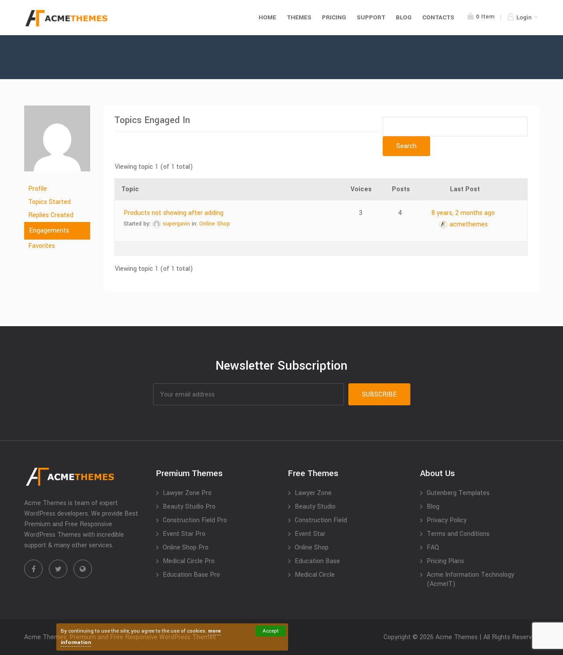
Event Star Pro (184, 534)
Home (267, 17)
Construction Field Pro (195, 520)
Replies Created (50, 215)
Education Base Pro (191, 574)
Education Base (317, 561)
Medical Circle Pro (189, 561)
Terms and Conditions (458, 534)
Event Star (310, 534)
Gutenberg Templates (458, 493)
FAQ (433, 547)
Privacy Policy (447, 520)
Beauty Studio (315, 506)
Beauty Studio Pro (189, 506)
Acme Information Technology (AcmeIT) (470, 579)
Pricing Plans (445, 561)
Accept (271, 631)
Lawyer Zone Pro (187, 493)
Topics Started (49, 202)
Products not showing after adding (173, 213)
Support (371, 17)
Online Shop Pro (185, 547)
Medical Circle (315, 574)
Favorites (41, 246)
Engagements (49, 230)
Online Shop (214, 224)
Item (485, 16)
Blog (404, 17)
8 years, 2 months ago (463, 213)
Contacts (438, 17)
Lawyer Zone (313, 493)
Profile (37, 188)
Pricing (334, 17)
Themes (299, 17)
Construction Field (321, 520)
